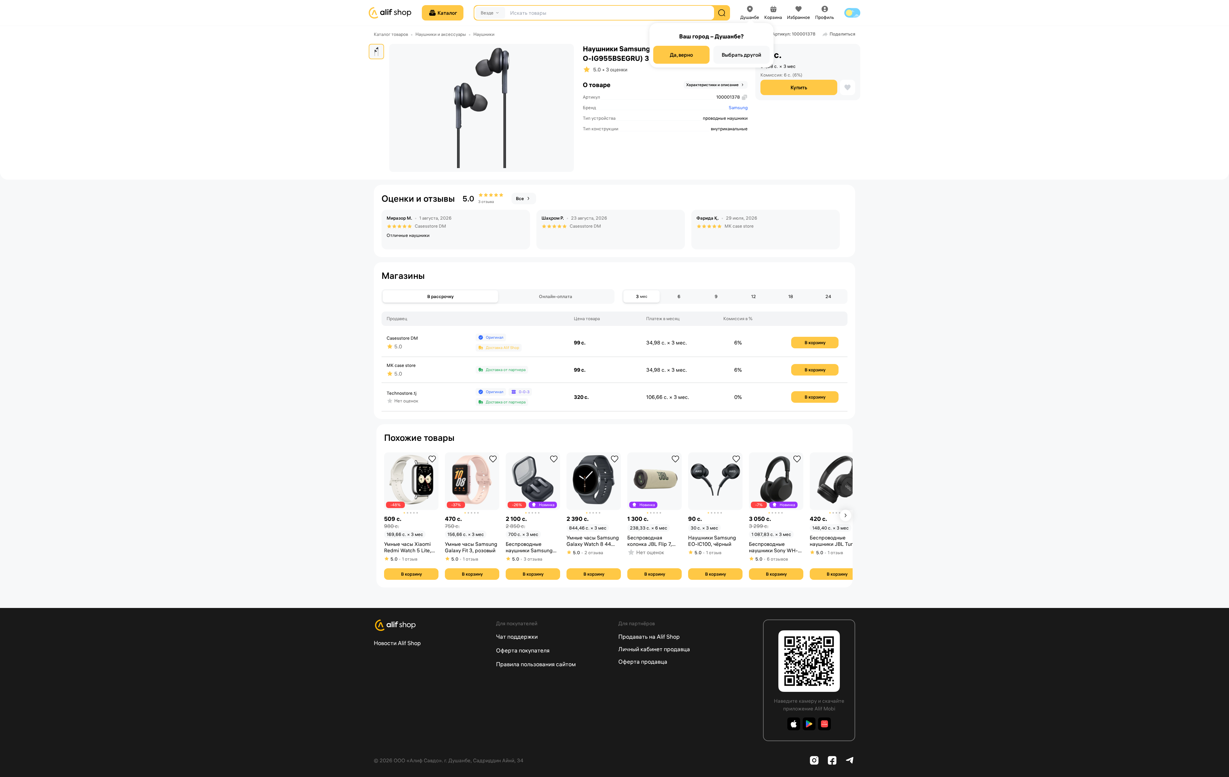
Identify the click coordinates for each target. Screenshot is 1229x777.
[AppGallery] (824, 723)
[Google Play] (809, 723)
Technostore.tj (401, 393)
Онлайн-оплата (555, 296)
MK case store (739, 226)
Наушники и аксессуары (440, 34)
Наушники (483, 34)
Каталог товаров (391, 34)
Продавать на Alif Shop (649, 636)
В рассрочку (440, 296)
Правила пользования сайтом (536, 664)
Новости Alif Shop (397, 643)
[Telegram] (850, 760)
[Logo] (431, 625)
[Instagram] (814, 760)
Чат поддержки (517, 636)
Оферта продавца (642, 661)
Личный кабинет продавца (654, 649)
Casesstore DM (430, 226)
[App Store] (793, 723)
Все (520, 198)
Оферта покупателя (523, 650)
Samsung (738, 107)
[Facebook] (832, 760)
